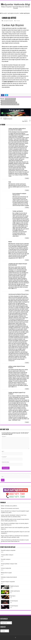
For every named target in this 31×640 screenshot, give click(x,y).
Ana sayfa (4, 13)
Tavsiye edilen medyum (7, 554)
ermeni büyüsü (14, 600)
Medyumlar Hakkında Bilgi (15, 4)
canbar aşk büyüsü (10, 98)
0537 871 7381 (17, 496)
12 (2, 574)
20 (2, 556)
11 (2, 583)
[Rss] (15, 638)
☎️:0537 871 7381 (15, 494)
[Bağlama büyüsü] (5, 587)
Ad (3, 451)
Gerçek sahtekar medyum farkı (9, 563)
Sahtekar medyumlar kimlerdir (9, 577)
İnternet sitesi (5, 462)
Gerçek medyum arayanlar (8, 581)
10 (11, 587)
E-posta (4, 456)
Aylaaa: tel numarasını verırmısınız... (10, 508)
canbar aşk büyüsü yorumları (9, 102)
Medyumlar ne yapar (6, 572)
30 (2, 552)
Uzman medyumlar (6, 568)
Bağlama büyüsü (7, 118)
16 (2, 570)
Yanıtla (26, 178)
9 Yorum (18, 20)
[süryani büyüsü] (5, 607)
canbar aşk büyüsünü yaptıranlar (10, 104)
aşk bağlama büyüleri (13, 13)
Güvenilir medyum (5, 559)
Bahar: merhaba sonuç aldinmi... (9, 505)
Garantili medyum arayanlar (8, 550)
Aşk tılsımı (12, 596)
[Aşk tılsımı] (5, 597)
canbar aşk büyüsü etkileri (8, 100)
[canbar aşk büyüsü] (5, 592)
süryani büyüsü (14, 605)
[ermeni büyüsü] (5, 602)
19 (2, 561)
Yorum (4, 436)
